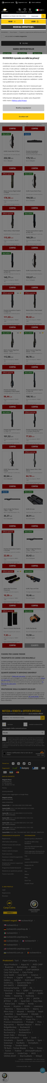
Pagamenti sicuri (22, 2)
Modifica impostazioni (23, 108)
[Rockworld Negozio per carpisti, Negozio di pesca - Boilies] (4, 10)
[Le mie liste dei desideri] (25, 9)
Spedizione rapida (9, 2)
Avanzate (34, 16)
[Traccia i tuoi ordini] (20, 9)
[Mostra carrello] (30, 9)
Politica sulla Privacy (19, 100)
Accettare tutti (23, 116)
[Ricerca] (43, 16)
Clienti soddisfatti (36, 2)
